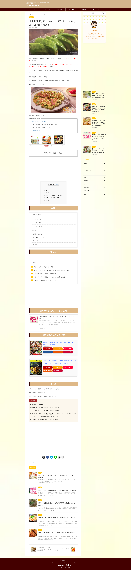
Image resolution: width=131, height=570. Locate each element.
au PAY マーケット (57, 351)
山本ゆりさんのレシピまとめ (53, 195)
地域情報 (84, 9)
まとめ (47, 200)
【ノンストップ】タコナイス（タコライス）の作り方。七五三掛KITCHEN (98, 150)
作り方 (47, 192)
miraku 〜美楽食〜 (32, 5)
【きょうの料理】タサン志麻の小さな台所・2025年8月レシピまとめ (57, 490)
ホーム (56, 560)
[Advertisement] (53, 169)
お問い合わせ (96, 9)
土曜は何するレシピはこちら (39, 121)
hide (57, 184)
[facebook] (47, 457)
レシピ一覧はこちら (36, 130)
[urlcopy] (62, 457)
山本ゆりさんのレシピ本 (52, 197)
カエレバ (48, 346)
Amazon (58, 348)
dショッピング (68, 351)
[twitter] (43, 457)
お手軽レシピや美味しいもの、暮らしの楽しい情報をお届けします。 (65, 562)
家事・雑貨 (59, 9)
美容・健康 (71, 9)
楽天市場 (48, 348)
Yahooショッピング (67, 348)
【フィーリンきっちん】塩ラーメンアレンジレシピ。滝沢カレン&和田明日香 (98, 95)
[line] (55, 457)
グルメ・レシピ (47, 9)
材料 (46, 190)
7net (48, 351)
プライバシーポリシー (71, 560)
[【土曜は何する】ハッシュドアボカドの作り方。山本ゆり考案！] (51, 457)
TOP (35, 9)
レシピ (32, 462)
